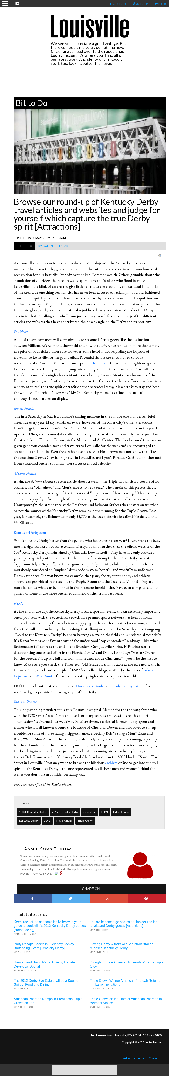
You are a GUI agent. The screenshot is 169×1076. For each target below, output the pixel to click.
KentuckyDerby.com (30, 532)
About (142, 1058)
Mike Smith (45, 676)
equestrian (89, 812)
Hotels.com (100, 363)
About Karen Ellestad (48, 848)
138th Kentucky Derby (33, 812)
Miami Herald (25, 473)
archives (111, 762)
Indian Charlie (121, 812)
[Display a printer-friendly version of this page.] (160, 255)
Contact (153, 1058)
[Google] (63, 873)
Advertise (129, 1058)
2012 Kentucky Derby (65, 812)
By (53, 245)
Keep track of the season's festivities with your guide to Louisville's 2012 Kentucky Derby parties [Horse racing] (50, 925)
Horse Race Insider (90, 685)
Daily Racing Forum (128, 685)
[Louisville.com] (57, 873)
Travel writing (64, 820)
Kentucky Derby (29, 820)
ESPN (104, 812)
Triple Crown (85, 820)
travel (47, 820)
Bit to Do (31, 103)
